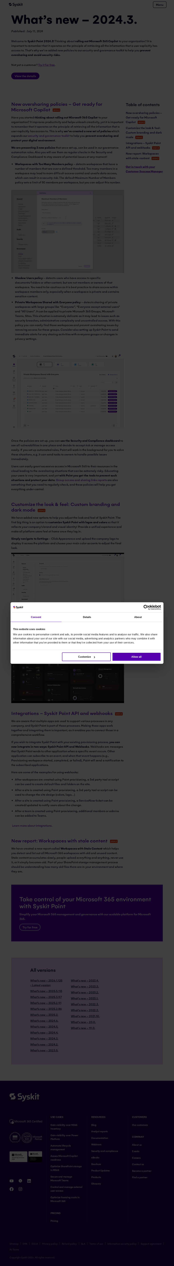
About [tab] (138, 617)
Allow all (136, 656)
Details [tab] (87, 617)
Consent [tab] (36, 617)
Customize (84, 656)
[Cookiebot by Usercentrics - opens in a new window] (146, 607)
